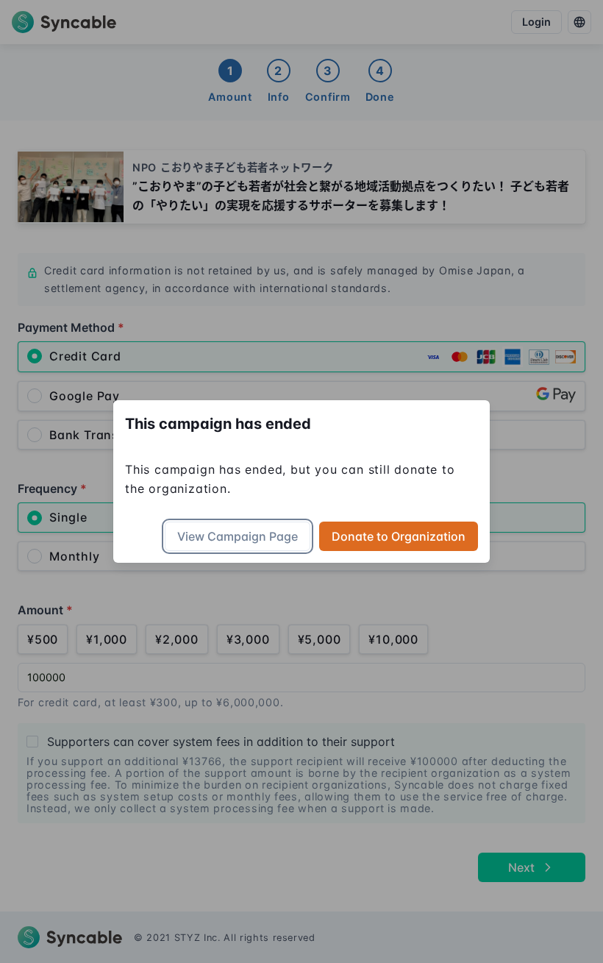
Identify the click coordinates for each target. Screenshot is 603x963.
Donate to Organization (398, 536)
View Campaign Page (237, 536)
